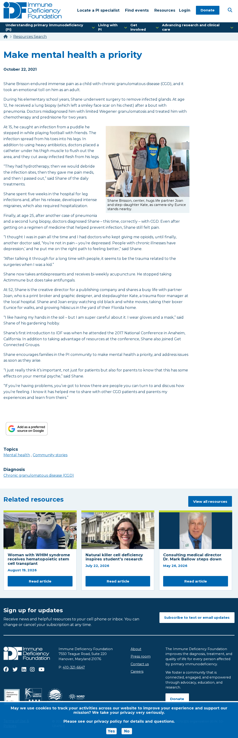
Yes (111, 731)
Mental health (16, 455)
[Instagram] (32, 669)
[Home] (5, 36)
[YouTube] (41, 669)
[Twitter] (15, 669)
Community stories (50, 455)
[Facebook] (6, 669)
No (126, 731)
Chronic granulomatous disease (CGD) (38, 475)
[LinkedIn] (24, 669)
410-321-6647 (74, 667)
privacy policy (108, 721)
